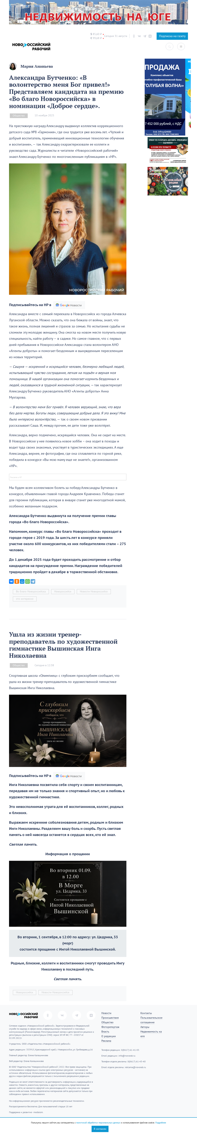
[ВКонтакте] (11, 581)
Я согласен (100, 1129)
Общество (19, 115)
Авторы (144, 1027)
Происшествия (110, 1017)
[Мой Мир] (22, 581)
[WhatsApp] (27, 581)
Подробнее (160, 1122)
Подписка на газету (172, 36)
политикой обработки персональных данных (98, 1122)
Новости (106, 1013)
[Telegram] (33, 581)
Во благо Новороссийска (31, 591)
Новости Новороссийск (94, 591)
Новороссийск (62, 591)
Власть (105, 1031)
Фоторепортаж (110, 1027)
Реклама (106, 1040)
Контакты (146, 1013)
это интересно (24, 598)
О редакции (108, 1036)
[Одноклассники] (16, 581)
